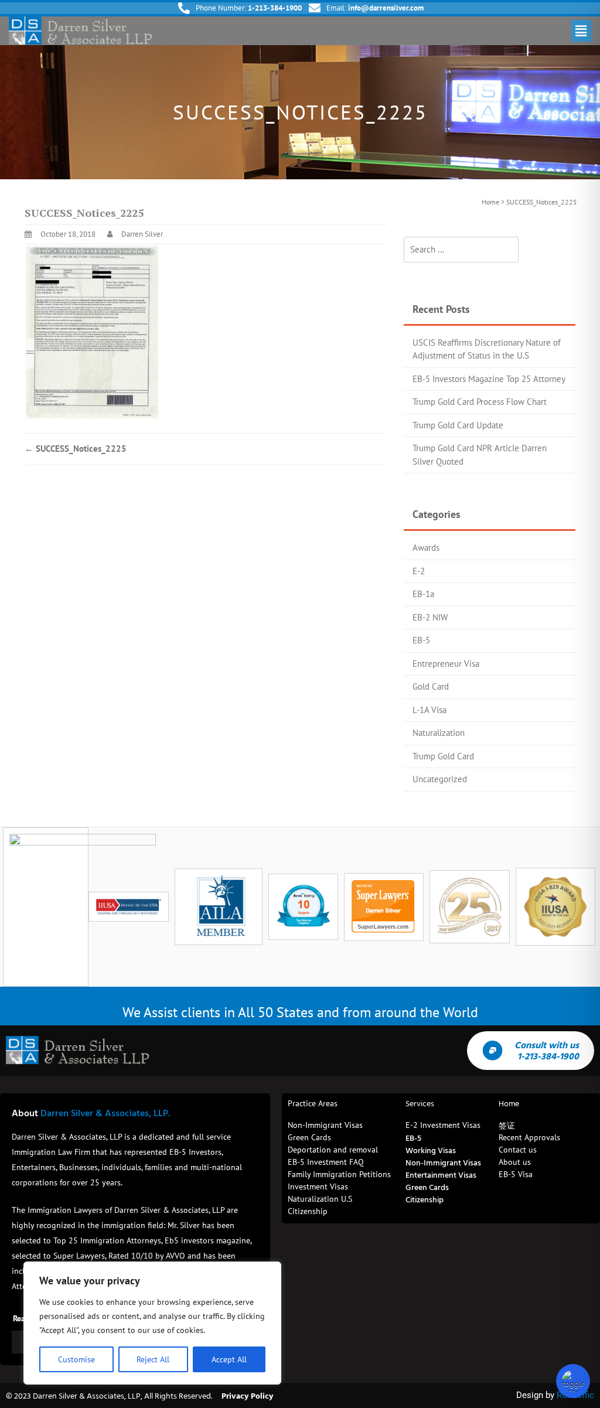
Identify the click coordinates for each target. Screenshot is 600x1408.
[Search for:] (461, 250)
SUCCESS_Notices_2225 (76, 448)
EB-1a (423, 593)
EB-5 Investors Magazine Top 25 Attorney (488, 378)
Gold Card (430, 686)
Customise (76, 1359)
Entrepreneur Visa (445, 663)
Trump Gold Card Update (457, 425)
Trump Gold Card (443, 756)
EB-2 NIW (430, 617)
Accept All (229, 1359)
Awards (425, 547)
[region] (152, 1323)
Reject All (153, 1359)
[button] (581, 31)
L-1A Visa (429, 709)
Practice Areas (313, 1103)
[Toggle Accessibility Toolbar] (573, 1381)
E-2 (418, 571)
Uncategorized (439, 779)
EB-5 (421, 640)
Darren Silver (142, 234)
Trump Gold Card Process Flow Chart (479, 401)
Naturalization (438, 732)
